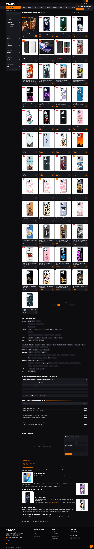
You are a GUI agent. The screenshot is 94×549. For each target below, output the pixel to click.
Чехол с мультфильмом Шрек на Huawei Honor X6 (79, 81)
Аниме (23, 332)
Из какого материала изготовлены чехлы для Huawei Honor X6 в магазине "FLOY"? (39, 379)
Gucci (51, 329)
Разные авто (35, 334)
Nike (40, 329)
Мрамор (61, 363)
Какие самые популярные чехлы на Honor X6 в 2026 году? (34, 382)
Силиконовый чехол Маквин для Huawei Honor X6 (62, 81)
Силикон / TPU (11, 31)
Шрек (32, 346)
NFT (61, 329)
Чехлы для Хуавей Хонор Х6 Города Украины (29, 310)
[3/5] (70, 439)
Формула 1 (70, 344)
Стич (54, 344)
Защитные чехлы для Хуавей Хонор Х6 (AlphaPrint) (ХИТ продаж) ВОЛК (46, 34)
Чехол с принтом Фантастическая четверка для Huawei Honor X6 (79, 104)
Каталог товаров (12, 7)
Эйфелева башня (31, 360)
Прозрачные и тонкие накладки (29, 463)
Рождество (30, 352)
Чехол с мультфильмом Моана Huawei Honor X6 (30, 172)
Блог (35, 538)
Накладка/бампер (11, 26)
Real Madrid (32, 368)
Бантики (67, 363)
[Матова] (39, 58)
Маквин (37, 346)
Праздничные (24, 352)
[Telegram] (76, 538)
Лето (29, 357)
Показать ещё (58, 302)
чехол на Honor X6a (53, 477)
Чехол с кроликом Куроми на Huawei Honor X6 (63, 218)
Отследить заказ (55, 536)
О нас (35, 531)
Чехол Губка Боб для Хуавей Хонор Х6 (30, 240)
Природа (23, 357)
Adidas (35, 329)
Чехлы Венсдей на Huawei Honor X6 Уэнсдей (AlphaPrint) (79, 34)
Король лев (37, 344)
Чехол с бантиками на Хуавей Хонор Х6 (29, 195)
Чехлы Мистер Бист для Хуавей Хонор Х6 (80, 287)
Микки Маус (37, 337)
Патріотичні (46, 349)
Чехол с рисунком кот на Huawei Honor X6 (45, 218)
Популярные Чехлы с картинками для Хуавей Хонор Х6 (46, 287)
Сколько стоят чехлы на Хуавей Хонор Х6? (31, 388)
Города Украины (40, 360)
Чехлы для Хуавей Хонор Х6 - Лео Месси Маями (45, 264)
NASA (56, 329)
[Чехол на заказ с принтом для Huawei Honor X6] (36, 36)
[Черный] (23, 58)
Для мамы (44, 352)
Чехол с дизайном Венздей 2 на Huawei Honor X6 (45, 104)
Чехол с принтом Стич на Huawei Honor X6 (45, 149)
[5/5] (73, 439)
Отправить (68, 453)
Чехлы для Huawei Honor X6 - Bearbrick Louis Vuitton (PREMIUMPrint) (63, 241)
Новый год (37, 352)
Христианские (50, 363)
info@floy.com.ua (10, 543)
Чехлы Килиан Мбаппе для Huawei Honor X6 (62, 264)
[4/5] (71, 439)
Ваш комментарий (68, 445)
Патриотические (25, 349)
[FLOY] (10, 4)
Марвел (83, 344)
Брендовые (24, 329)
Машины (23, 334)
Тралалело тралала (31, 371)
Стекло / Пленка (11, 17)
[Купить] (53, 36)
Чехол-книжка (11, 24)
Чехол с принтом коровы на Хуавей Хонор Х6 (62, 195)
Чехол (9, 19)
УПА (41, 349)
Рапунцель (49, 344)
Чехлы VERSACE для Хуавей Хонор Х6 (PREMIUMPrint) (30, 287)
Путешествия (24, 360)
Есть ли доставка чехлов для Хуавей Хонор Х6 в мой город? (34, 395)
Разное (23, 363)
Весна (49, 357)
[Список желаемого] (84, 4)
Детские (23, 337)
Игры (23, 340)
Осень (54, 357)
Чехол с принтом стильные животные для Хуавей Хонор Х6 (29, 218)
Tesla (41, 334)
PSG (38, 368)
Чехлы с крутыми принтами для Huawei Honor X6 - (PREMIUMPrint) (62, 287)
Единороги (30, 337)
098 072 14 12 (9, 540)
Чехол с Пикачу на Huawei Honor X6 (79, 194)
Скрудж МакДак (43, 346)
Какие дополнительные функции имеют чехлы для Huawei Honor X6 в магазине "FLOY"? (40, 392)
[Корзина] (87, 4)
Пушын (60, 337)
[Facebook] (74, 538)
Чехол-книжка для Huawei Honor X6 (29, 56)
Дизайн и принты (26, 464)
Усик (72, 363)
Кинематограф (24, 342)
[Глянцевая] (41, 58)
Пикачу (50, 337)
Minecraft (41, 340)
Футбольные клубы (25, 368)
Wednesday (25, 344)
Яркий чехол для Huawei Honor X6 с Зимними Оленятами (79, 57)
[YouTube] (79, 538)
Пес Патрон (35, 349)
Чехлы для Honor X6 (26, 460)
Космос (39, 357)
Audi (52, 334)
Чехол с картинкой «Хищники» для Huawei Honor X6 (45, 81)
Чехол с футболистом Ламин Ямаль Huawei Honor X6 (62, 172)
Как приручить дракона (61, 344)
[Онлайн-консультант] (91, 546)
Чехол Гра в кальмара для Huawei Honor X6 (29, 104)
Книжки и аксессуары (27, 465)
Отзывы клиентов (37, 536)
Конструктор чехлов (55, 538)
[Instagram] (71, 538)
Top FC (42, 368)
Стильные (37, 363)
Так (80, 8)
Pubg (29, 340)
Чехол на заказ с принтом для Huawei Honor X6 (29, 34)
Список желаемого (55, 533)
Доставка (35, 533)
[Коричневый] (61, 58)
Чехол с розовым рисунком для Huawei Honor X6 (45, 195)
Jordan (30, 329)
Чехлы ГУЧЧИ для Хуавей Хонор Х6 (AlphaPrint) (62, 34)
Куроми (30, 332)
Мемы (23, 371)
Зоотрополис (77, 344)
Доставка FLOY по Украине (28, 467)
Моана (43, 344)
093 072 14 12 (9, 542)
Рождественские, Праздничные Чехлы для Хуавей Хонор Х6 (30, 264)
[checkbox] (7, 17)
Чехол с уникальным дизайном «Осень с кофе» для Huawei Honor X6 (29, 81)
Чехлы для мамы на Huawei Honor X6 (46, 171)
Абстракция (77, 363)
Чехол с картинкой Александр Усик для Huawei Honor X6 (45, 127)
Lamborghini (57, 334)
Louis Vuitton (46, 329)
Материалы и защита (27, 461)
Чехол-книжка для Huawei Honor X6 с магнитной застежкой (63, 57)
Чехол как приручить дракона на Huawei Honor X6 (29, 149)
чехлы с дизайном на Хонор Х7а (55, 502)
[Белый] (24, 58)
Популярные (31, 363)
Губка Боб (44, 337)
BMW (29, 334)
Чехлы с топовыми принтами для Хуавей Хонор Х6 (79, 264)
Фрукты (34, 357)
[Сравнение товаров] (81, 4)
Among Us (35, 340)
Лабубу (55, 337)
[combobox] (46, 4)
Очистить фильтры (13, 69)
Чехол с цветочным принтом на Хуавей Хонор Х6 (78, 218)
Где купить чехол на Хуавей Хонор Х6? (30, 385)
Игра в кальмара (26, 346)
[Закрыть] (92, 6)
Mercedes (46, 334)
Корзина (53, 531)
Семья (56, 363)
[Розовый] (57, 58)
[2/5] (68, 439)
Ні (88, 8)
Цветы (44, 357)
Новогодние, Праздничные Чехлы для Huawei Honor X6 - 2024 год (80, 241)
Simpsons (31, 344)
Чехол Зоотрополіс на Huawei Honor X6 (30, 126)
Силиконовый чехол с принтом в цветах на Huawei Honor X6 (62, 104)
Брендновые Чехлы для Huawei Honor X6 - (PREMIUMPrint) (46, 241)
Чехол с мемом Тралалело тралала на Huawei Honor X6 (80, 172)
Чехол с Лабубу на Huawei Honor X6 (79, 126)
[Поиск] (77, 4)
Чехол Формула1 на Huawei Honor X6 (63, 126)
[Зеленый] (59, 58)
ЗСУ (30, 349)
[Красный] (60, 58)
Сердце (43, 363)
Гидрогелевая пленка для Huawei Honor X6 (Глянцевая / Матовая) (45, 57)
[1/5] (66, 439)
